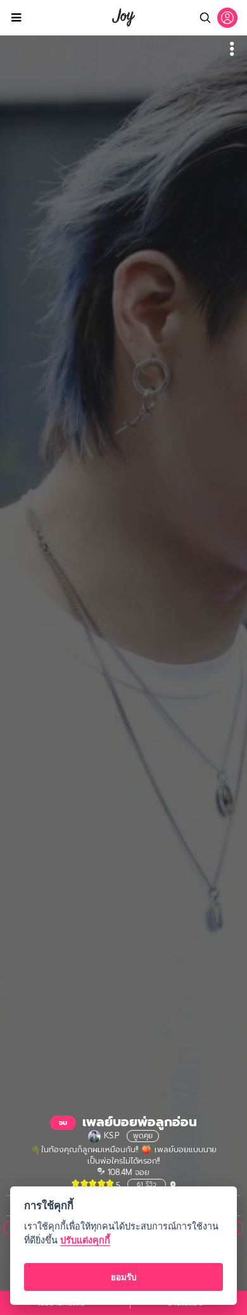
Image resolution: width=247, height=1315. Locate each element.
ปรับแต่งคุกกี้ (85, 1240)
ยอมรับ (124, 1277)
